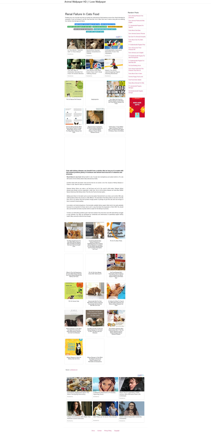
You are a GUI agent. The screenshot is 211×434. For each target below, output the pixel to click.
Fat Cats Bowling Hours (135, 65)
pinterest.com (73, 370)
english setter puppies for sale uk (95, 31)
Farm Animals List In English (136, 52)
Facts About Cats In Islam (135, 73)
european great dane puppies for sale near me (79, 26)
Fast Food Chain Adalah (135, 80)
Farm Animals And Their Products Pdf (135, 48)
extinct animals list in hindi (108, 24)
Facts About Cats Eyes (134, 30)
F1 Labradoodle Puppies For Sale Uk (136, 26)
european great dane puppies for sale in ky (105, 29)
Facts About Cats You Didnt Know (136, 40)
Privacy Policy (108, 430)
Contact (100, 430)
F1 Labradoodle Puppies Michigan (135, 87)
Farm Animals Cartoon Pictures (137, 33)
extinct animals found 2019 (99, 26)
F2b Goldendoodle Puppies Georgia (136, 91)
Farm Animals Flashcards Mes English (136, 21)
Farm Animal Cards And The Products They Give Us (136, 69)
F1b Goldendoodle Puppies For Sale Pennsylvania (137, 56)
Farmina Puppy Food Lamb (136, 76)
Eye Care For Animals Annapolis (137, 36)
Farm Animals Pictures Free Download (136, 16)
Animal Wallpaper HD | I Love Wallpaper (85, 2)
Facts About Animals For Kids (136, 83)
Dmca (93, 430)
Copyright (116, 430)
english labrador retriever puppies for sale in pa (87, 24)
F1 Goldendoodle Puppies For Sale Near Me (136, 61)
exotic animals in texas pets (115, 26)
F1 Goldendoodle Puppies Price (137, 44)
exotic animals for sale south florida (83, 29)
